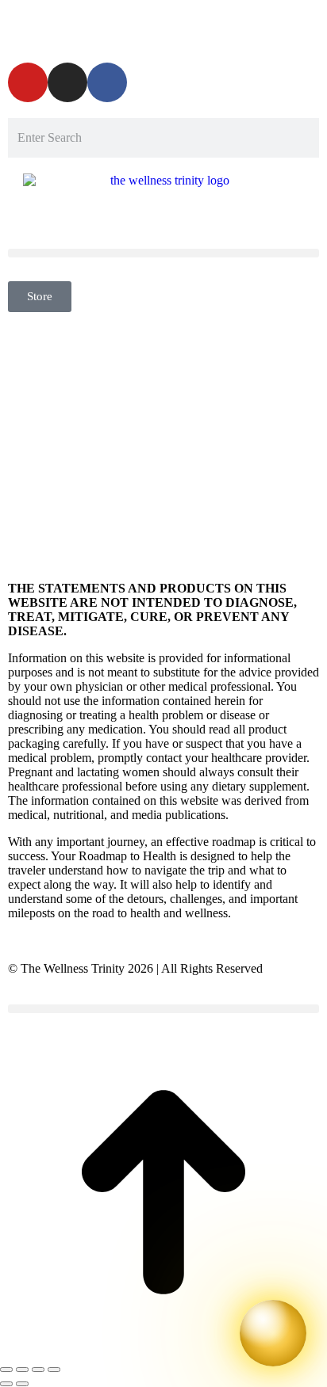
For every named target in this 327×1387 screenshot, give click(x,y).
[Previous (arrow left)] (6, 1383)
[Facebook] (107, 82)
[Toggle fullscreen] (38, 1369)
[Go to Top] (163, 1351)
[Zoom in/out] (54, 1369)
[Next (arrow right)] (22, 1383)
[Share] (22, 1369)
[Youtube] (28, 82)
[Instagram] (67, 82)
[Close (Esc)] (6, 1369)
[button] (163, 253)
